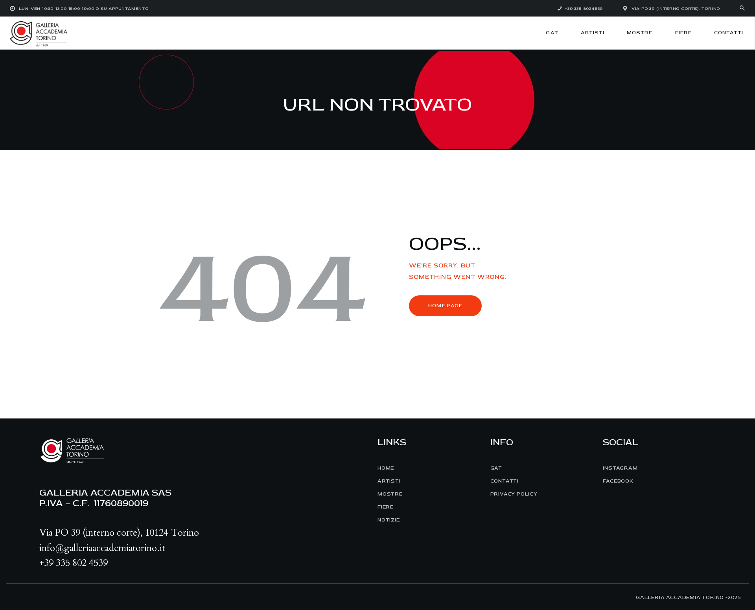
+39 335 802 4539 (73, 563)
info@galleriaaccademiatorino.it (102, 548)
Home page (445, 305)
